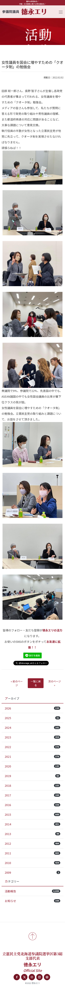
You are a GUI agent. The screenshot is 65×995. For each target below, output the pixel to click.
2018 (32, 785)
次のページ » (54, 683)
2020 (32, 766)
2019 (32, 776)
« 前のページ (17, 683)
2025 (32, 718)
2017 (32, 795)
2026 (32, 708)
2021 (32, 756)
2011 (32, 853)
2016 (32, 805)
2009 (32, 872)
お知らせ (32, 901)
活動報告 (32, 891)
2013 (32, 834)
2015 (32, 814)
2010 (32, 863)
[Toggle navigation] (60, 11)
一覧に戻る (36, 683)
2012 (32, 843)
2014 (32, 824)
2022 (32, 747)
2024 (32, 727)
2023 (32, 737)
